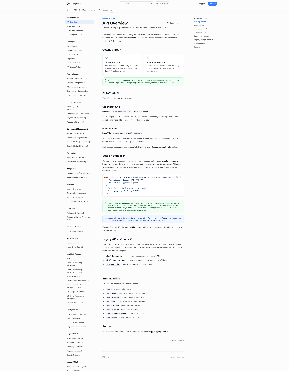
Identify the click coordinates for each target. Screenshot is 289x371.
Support (197, 47)
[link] (122, 64)
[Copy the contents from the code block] (176, 177)
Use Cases (103, 10)
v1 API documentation (115, 256)
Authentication (162, 147)
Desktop (82, 10)
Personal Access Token (157, 218)
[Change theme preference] (220, 3)
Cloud (69, 10)
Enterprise (93, 10)
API (112, 10)
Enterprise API (201, 32)
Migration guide (113, 264)
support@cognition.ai (158, 331)
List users (136, 227)
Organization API (202, 29)
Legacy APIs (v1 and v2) (203, 40)
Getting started (200, 22)
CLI (75, 10)
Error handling (199, 43)
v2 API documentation (116, 260)
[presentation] (81, 192)
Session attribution (201, 36)
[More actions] (182, 23)
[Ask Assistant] (180, 177)
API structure (199, 25)
